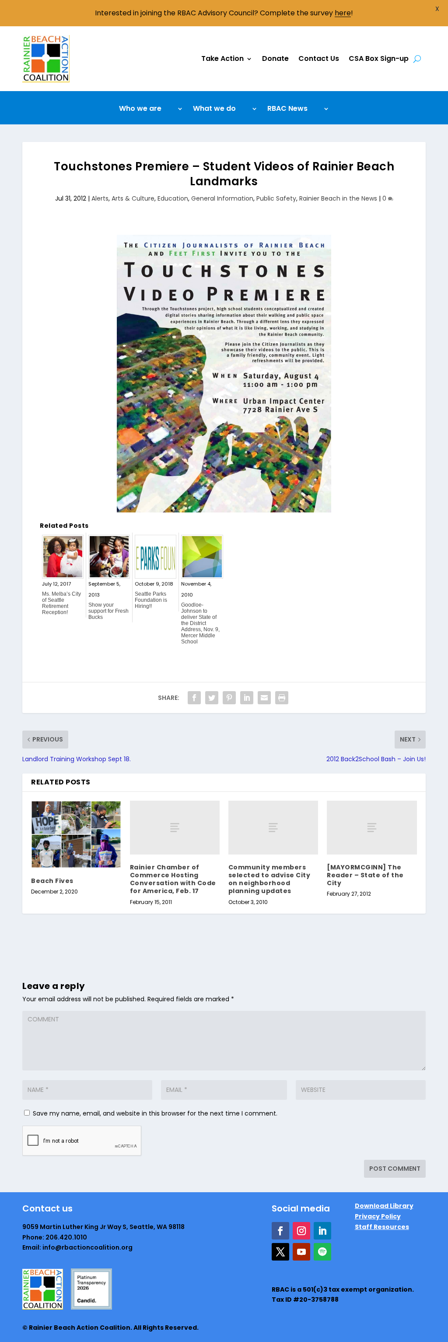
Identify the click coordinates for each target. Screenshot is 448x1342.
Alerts (99, 198)
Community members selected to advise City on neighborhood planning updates (269, 879)
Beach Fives (52, 880)
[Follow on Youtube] (301, 1252)
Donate (275, 58)
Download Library (384, 1205)
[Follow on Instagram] (301, 1231)
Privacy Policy (378, 1216)
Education (173, 198)
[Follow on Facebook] (280, 1231)
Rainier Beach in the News (338, 198)
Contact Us (318, 58)
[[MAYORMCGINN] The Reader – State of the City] (371, 828)
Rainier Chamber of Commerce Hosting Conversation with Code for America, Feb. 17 (173, 879)
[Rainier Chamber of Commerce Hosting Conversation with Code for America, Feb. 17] (175, 828)
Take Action (222, 58)
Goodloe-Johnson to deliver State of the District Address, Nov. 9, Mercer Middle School (200, 623)
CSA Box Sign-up (379, 58)
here (343, 13)
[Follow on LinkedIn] (322, 1231)
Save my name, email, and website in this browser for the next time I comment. (155, 1113)
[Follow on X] (280, 1252)
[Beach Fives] (76, 834)
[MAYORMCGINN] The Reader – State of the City (365, 875)
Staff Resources (382, 1226)
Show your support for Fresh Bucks (108, 611)
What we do (214, 109)
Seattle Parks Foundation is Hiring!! (151, 600)
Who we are (140, 109)
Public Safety (276, 198)
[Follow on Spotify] (322, 1252)
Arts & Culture (133, 198)
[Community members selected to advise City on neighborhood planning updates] (273, 828)
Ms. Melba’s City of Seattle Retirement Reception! (61, 603)
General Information (222, 198)
